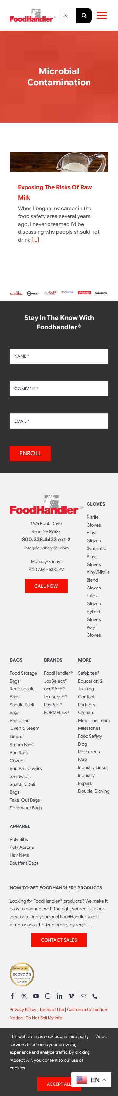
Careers (86, 712)
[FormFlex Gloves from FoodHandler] (101, 293)
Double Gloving (93, 791)
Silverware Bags (26, 808)
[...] (35, 240)
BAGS (16, 660)
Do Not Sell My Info (44, 1018)
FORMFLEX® (56, 712)
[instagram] (47, 996)
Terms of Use (51, 1009)
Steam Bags (22, 744)
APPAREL (20, 826)
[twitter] (24, 996)
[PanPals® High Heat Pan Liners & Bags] (84, 293)
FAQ (82, 760)
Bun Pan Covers (26, 768)
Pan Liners (20, 720)
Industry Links (92, 767)
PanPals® (53, 704)
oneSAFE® (54, 689)
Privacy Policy (23, 1009)
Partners (86, 704)
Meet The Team (94, 720)
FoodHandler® (58, 673)
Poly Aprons (22, 847)
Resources (89, 752)
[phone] (95, 996)
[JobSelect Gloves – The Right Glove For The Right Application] (33, 292)
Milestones (89, 728)
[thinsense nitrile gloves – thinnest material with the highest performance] (67, 293)
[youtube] (36, 996)
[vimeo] (71, 996)
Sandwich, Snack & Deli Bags (22, 784)
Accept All (59, 1084)
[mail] (83, 996)
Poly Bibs (19, 839)
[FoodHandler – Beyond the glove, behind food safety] (16, 293)
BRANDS (53, 660)
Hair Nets (19, 855)
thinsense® (55, 697)
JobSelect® (55, 681)
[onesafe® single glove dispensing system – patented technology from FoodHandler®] (50, 293)
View (100, 1036)
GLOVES (96, 504)
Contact (86, 697)
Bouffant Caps (24, 863)
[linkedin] (59, 996)
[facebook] (12, 996)
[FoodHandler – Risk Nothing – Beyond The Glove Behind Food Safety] (46, 497)
